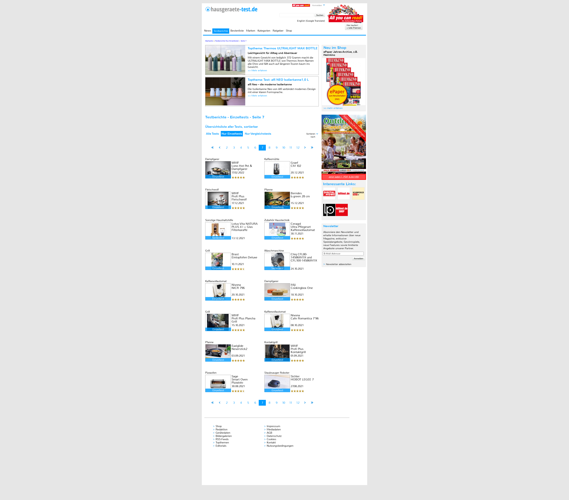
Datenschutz (274, 436)
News (207, 30)
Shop (289, 30)
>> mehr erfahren (333, 108)
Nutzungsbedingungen (280, 446)
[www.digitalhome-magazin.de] (329, 202)
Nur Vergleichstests (258, 134)
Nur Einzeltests (232, 134)
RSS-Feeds (222, 439)
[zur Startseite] (231, 10)
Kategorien (264, 30)
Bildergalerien (224, 436)
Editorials (221, 446)
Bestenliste (237, 30)
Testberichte (221, 31)
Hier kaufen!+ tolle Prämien (354, 26)
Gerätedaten (223, 433)
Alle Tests (212, 134)
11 (290, 147)
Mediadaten (274, 429)
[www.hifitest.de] (344, 202)
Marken (250, 30)
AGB (269, 433)
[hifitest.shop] (341, 218)
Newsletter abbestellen (338, 264)
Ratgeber (278, 30)
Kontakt (271, 442)
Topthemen (222, 442)
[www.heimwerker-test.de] (358, 202)
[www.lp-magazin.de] (329, 218)
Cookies (271, 439)
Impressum (273, 426)
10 (283, 147)
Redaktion (221, 429)
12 (297, 147)
